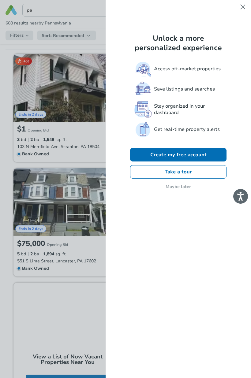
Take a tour (178, 172)
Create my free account (178, 154)
